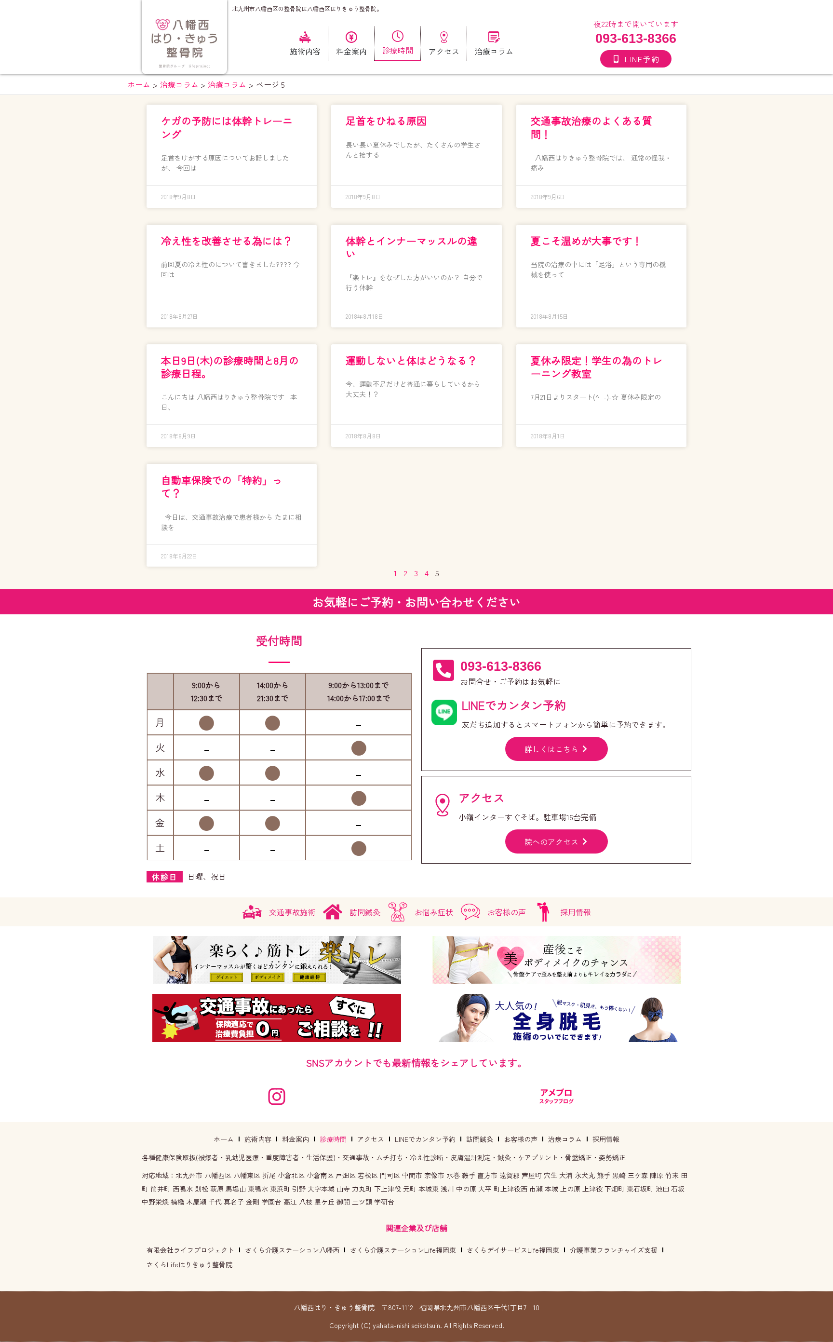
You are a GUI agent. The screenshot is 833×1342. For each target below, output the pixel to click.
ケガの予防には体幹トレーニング (227, 127)
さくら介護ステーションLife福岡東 (403, 1250)
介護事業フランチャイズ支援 (614, 1250)
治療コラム (565, 1139)
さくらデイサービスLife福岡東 (513, 1250)
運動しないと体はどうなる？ (411, 360)
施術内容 (257, 1139)
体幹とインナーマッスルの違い (411, 247)
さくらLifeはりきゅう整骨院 (189, 1264)
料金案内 (295, 1139)
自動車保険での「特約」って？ (221, 486)
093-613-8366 (635, 38)
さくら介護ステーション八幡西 (292, 1250)
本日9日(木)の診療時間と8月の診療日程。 (230, 366)
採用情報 (605, 1139)
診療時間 (333, 1139)
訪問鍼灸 (479, 1139)
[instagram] (276, 1096)
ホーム (224, 1139)
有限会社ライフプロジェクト (190, 1250)
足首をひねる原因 (386, 120)
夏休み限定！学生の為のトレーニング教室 (596, 366)
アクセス (370, 1139)
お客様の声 (520, 1139)
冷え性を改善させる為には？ (227, 240)
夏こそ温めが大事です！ (586, 240)
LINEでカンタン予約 (425, 1139)
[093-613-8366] (443, 670)
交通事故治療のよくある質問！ (591, 127)
